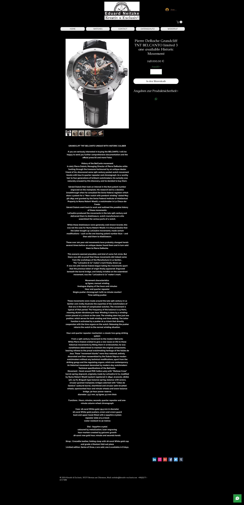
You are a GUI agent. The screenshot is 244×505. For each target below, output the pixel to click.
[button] (180, 22)
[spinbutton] (156, 71)
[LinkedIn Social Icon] (154, 459)
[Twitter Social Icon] (176, 459)
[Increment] (160, 71)
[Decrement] (152, 71)
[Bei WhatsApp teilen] (156, 98)
